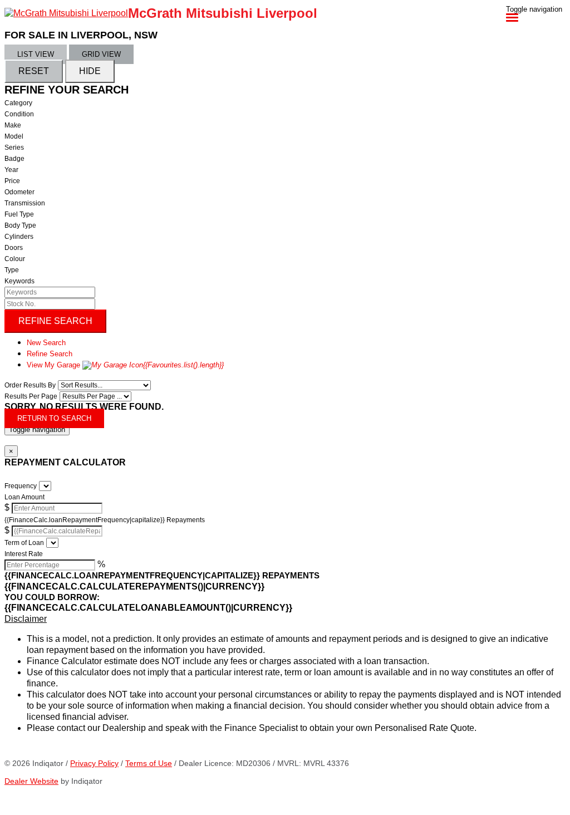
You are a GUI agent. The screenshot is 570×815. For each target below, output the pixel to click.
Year (11, 170)
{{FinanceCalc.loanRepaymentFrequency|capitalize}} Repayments (104, 520)
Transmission (24, 203)
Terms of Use (148, 763)
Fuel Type (19, 214)
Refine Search (55, 321)
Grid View (101, 54)
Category (18, 103)
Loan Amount (24, 497)
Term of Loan (24, 543)
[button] (285, 619)
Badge (14, 159)
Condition (19, 114)
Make (12, 125)
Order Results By (30, 385)
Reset (33, 71)
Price (12, 181)
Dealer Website (31, 781)
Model (13, 136)
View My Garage (125, 365)
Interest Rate (23, 554)
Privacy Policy (94, 763)
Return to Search (54, 418)
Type (11, 270)
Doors (13, 248)
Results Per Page (30, 396)
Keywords (19, 281)
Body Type (20, 225)
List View (35, 54)
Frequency (20, 486)
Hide (90, 71)
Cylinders (18, 236)
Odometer (19, 192)
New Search (46, 342)
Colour (14, 259)
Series (14, 147)
